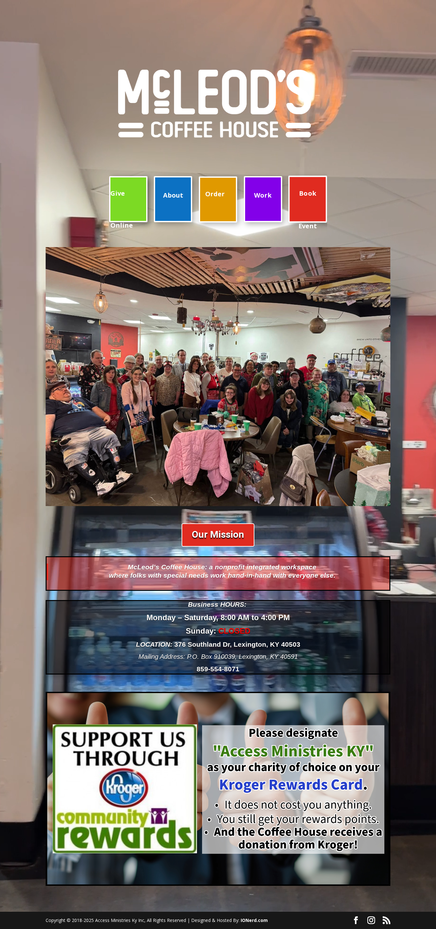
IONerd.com (254, 920)
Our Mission (218, 535)
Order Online (215, 206)
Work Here (263, 206)
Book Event (307, 206)
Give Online (121, 205)
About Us (173, 206)
